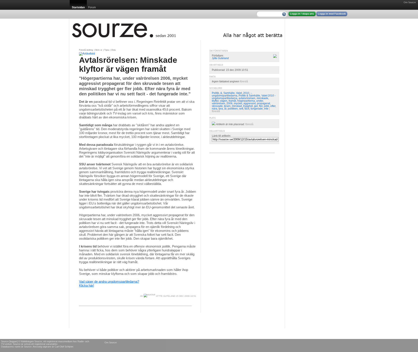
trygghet (248, 106)
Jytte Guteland (165, 296)
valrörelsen (218, 103)
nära (214, 108)
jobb (266, 106)
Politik (215, 93)
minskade (262, 98)
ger (256, 106)
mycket (238, 103)
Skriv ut (98, 50)
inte (266, 108)
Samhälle (229, 93)
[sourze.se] (177, 29)
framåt (232, 100)
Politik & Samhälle (249, 95)
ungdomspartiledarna (224, 95)
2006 (229, 103)
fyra (221, 108)
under (259, 100)
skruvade (217, 106)
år (225, 108)
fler (261, 106)
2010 (246, 93)
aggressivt (249, 103)
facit (246, 108)
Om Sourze (410, 2)
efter (272, 106)
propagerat (263, 103)
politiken (233, 108)
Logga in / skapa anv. (302, 13)
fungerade (257, 108)
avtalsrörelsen (247, 98)
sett (241, 108)
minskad (237, 106)
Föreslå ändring (86, 50)
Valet (239, 93)
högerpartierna (246, 100)
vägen (223, 100)
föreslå (244, 81)
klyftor (215, 100)
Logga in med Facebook (332, 13)
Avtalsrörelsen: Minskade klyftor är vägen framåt (128, 64)
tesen (227, 106)
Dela (113, 50)
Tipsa (106, 50)
